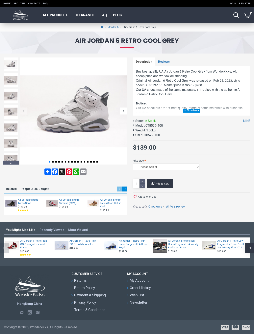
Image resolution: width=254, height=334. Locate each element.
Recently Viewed (51, 230)
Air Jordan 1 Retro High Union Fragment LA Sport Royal (133, 244)
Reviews (164, 61)
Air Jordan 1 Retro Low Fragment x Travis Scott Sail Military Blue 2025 (230, 244)
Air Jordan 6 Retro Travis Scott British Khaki (110, 203)
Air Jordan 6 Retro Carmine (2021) (69, 201)
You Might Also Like (21, 230)
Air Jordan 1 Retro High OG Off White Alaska (82, 242)
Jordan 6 (113, 27)
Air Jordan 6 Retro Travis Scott (28, 201)
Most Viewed (78, 230)
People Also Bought (35, 189)
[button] (23, 111)
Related (11, 189)
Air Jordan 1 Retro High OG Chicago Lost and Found (33, 244)
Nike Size (138, 160)
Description (144, 61)
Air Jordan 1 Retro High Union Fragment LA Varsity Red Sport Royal (183, 244)
